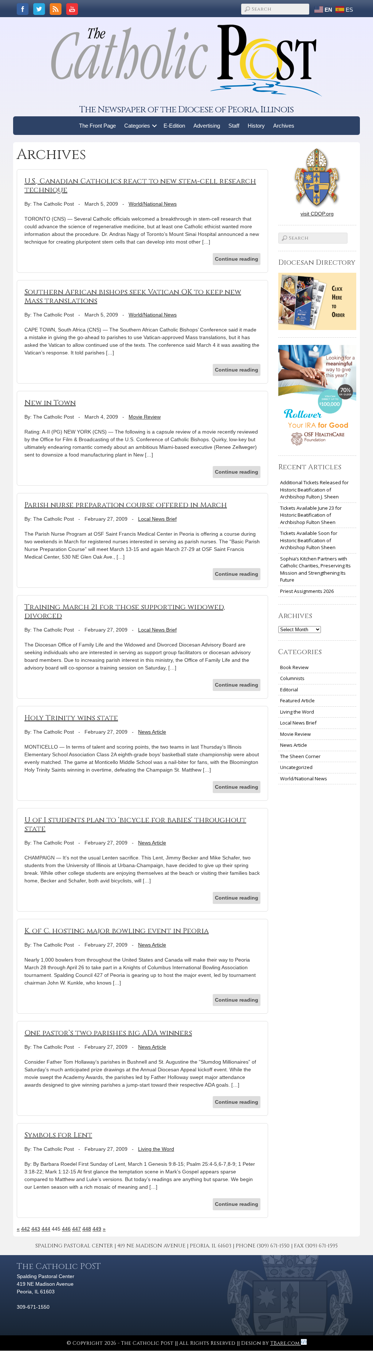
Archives (283, 126)
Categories (137, 126)
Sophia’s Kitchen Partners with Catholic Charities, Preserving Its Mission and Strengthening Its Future (315, 569)
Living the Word (156, 1149)
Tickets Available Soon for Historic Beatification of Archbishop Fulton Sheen (308, 540)
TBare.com (285, 1343)
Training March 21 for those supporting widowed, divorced (124, 611)
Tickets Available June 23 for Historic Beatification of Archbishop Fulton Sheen (311, 515)
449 (97, 1229)
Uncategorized (296, 767)
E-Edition (174, 126)
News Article (152, 732)
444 (46, 1229)
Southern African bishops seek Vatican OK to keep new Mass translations (132, 296)
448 (86, 1229)
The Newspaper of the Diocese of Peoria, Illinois (186, 110)
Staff (233, 126)
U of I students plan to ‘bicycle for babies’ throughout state (135, 824)
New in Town (50, 403)
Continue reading (236, 259)
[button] (154, 125)
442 (25, 1229)
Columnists (292, 678)
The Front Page (97, 126)
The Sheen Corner (300, 756)
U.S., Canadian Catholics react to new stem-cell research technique (140, 185)
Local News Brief (157, 519)
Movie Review (145, 417)
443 (35, 1229)
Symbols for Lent (58, 1135)
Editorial (289, 689)
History (256, 126)
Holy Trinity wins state (71, 718)
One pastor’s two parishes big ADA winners (108, 1033)
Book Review (294, 667)
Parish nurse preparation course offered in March (125, 505)
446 (66, 1229)
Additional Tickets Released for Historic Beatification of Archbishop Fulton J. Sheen (314, 489)
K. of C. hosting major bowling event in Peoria (116, 931)
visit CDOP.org (317, 214)
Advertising (206, 126)
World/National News (153, 204)
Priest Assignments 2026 (307, 591)
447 (76, 1229)
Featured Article (297, 700)
